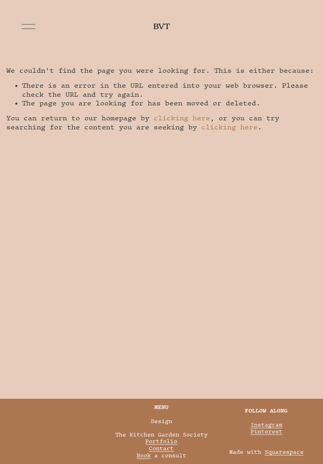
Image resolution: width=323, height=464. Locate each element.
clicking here (182, 118)
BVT (161, 26)
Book (144, 455)
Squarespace (284, 452)
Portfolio (161, 441)
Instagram (266, 425)
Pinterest (266, 431)
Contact (161, 448)
